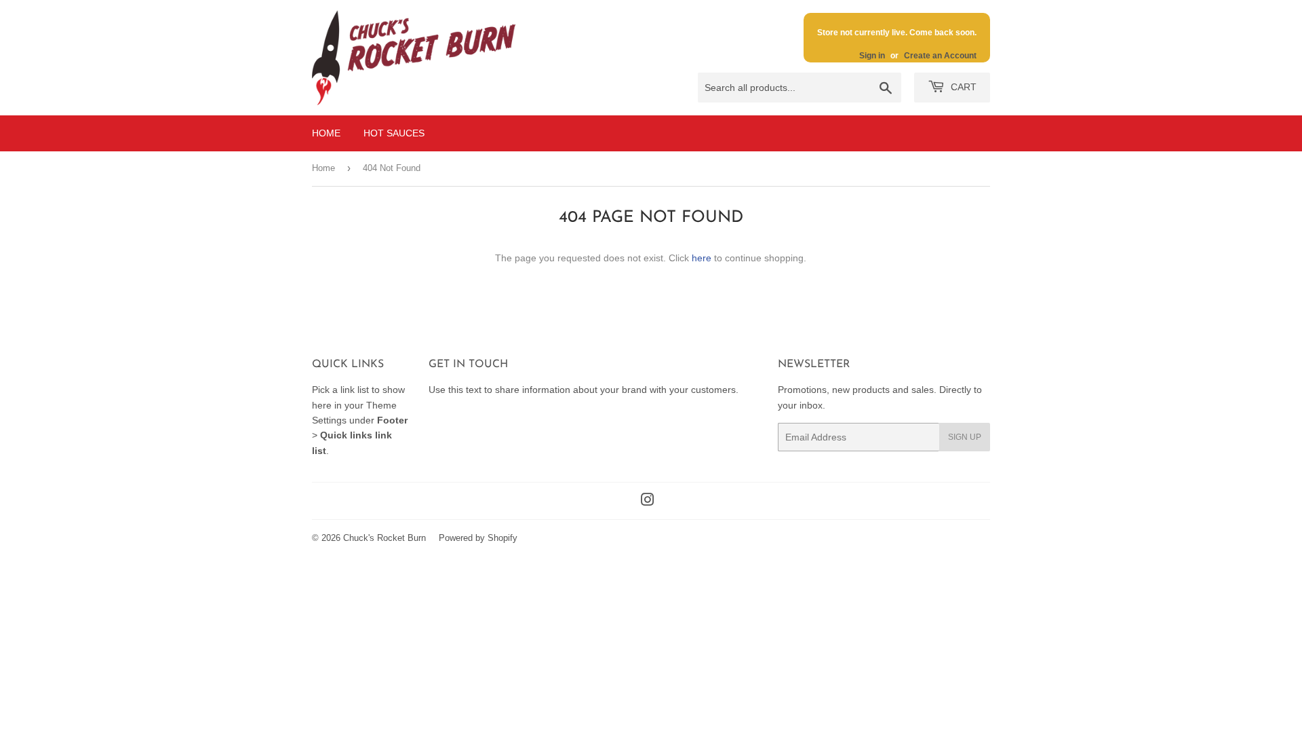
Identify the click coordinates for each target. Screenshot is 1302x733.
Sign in (872, 55)
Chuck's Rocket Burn (384, 538)
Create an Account (940, 55)
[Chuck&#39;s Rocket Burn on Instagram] (647, 501)
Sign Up (964, 437)
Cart (962, 86)
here (701, 257)
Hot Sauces (394, 133)
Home (326, 133)
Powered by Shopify (478, 538)
